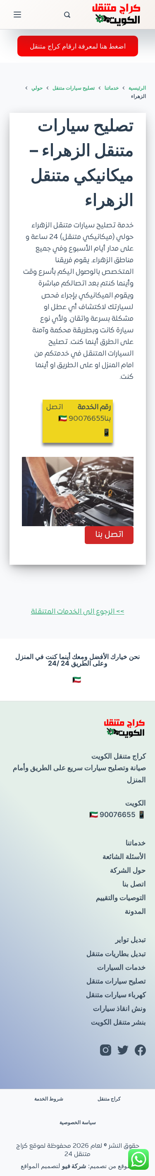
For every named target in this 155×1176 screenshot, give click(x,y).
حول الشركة (128, 870)
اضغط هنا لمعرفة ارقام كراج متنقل (78, 46)
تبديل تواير (130, 939)
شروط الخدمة (48, 1098)
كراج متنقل (109, 1098)
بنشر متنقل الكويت (118, 1022)
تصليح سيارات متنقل (116, 981)
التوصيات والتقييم (121, 897)
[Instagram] (105, 1050)
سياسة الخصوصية (78, 1122)
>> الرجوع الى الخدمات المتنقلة (77, 612)
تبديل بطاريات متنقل (116, 953)
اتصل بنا (134, 884)
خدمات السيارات (121, 967)
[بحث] (67, 15)
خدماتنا (136, 843)
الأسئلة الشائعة (124, 856)
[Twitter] (123, 1050)
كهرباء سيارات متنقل (116, 995)
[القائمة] (17, 14)
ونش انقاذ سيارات (119, 1008)
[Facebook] (140, 1050)
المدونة (135, 911)
